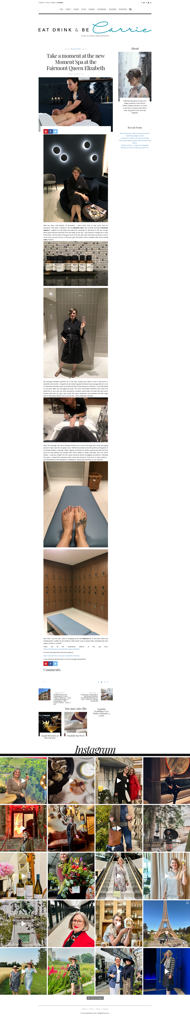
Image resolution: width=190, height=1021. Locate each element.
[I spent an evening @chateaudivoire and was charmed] (118, 876)
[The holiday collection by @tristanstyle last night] (118, 780)
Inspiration (123, 9)
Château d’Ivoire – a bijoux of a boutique (135, 145)
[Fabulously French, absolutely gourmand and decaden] (118, 971)
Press (91, 1009)
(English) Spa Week (75, 735)
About (53, 2)
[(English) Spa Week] (75, 724)
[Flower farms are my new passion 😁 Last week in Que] (23, 971)
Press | (48, 2)
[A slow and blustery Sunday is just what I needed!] (23, 923)
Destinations (101, 9)
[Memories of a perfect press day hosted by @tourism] (71, 971)
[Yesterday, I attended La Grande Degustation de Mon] (23, 780)
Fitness (68, 9)
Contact (84, 1009)
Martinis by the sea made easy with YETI (135, 148)
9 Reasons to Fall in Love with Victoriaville (135, 138)
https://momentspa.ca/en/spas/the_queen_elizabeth (61, 649)
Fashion (76, 9)
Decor (84, 9)
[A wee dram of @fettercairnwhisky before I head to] (118, 828)
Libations (92, 9)
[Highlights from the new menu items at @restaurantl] (71, 780)
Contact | (42, 2)
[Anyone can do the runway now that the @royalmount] (71, 923)
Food (61, 9)
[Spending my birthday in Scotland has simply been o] (71, 828)
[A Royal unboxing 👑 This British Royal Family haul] (118, 923)
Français (105, 1009)
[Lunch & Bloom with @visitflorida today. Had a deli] (71, 876)
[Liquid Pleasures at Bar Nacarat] (50, 724)
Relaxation (112, 9)
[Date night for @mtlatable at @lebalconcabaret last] (23, 828)
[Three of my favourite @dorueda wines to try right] (23, 876)
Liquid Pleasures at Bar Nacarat (50, 736)
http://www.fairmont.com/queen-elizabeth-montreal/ (61, 656)
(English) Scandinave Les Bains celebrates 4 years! (101, 712)
